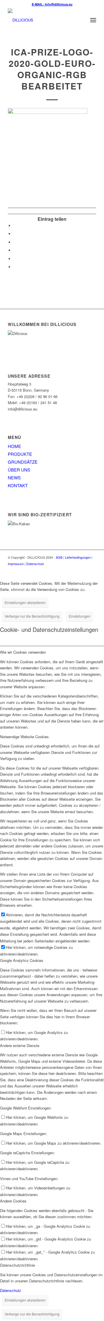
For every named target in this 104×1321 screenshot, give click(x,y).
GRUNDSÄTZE (23, 462)
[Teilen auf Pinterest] (15, 250)
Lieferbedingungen (78, 557)
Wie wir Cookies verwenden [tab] (23, 652)
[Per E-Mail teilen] (15, 267)
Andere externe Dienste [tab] (19, 1045)
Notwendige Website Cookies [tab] (24, 736)
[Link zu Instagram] (92, 569)
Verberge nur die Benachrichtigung (32, 616)
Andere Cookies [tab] (13, 1201)
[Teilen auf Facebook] (15, 225)
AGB (59, 557)
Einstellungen (79, 616)
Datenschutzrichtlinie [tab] (17, 1265)
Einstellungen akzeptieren (25, 602)
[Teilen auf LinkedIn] (15, 258)
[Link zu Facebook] (83, 569)
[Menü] (93, 20)
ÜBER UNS (19, 470)
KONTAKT (18, 485)
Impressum (16, 563)
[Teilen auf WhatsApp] (15, 242)
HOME (14, 446)
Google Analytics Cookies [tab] (21, 960)
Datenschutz (35, 563)
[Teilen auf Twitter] (15, 233)
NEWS (14, 477)
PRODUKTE (20, 454)
